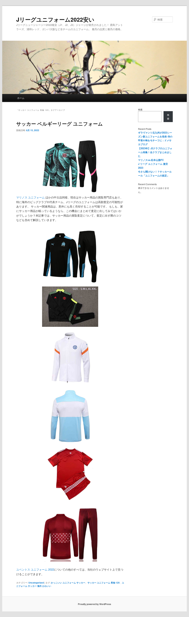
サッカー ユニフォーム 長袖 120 (103, 582)
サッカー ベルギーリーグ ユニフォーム (59, 123)
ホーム (20, 98)
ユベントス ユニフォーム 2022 (35, 569)
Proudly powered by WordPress (94, 604)
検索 (140, 109)
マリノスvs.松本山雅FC (151, 160)
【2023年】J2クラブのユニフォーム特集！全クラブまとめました (155, 152)
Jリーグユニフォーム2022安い (55, 19)
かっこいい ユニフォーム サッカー (68, 582)
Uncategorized (36, 582)
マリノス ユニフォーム (30, 197)
